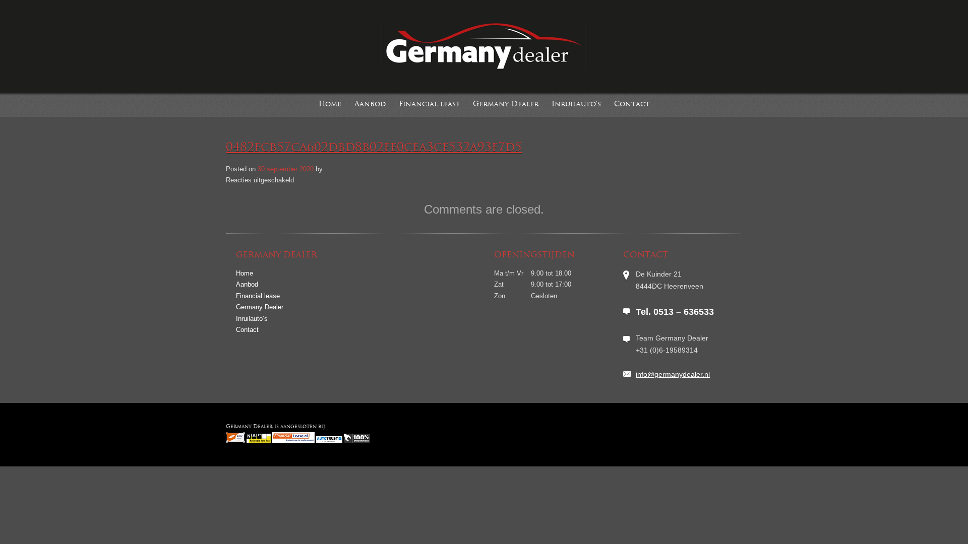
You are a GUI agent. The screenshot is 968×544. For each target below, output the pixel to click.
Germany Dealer (505, 104)
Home (330, 104)
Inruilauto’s (576, 104)
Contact (632, 104)
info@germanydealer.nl (673, 374)
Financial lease (429, 104)
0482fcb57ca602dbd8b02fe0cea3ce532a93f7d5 (374, 148)
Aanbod (370, 104)
